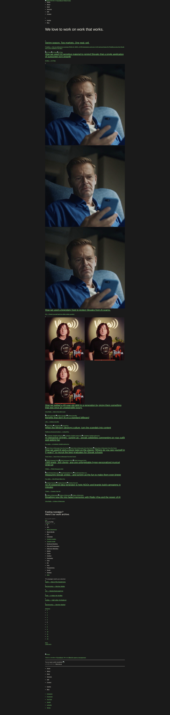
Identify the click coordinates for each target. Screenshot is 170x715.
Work (48, 7)
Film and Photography (53, 546)
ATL (48, 527)
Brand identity (51, 532)
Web (48, 575)
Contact (49, 14)
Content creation (51, 539)
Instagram (49, 694)
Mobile (49, 551)
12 (47, 636)
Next (46, 642)
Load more (48, 644)
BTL (48, 534)
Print (48, 565)
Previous (47, 608)
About (48, 4)
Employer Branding (52, 544)
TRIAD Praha (67, 0)
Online (49, 553)
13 (47, 639)
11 (47, 634)
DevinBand (60, 0)
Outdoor (49, 556)
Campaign (50, 536)
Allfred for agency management (77, 657)
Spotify (49, 702)
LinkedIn (49, 705)
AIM (48, 11)
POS (48, 560)
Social (48, 570)
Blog (48, 22)
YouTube (49, 699)
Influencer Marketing (52, 548)
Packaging (50, 558)
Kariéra (49, 20)
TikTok (49, 708)
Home (48, 2)
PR (48, 563)
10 (47, 631)
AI (47, 524)
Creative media (51, 541)
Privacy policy (49, 709)
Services (49, 9)
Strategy (49, 572)
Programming (50, 567)
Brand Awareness (52, 529)
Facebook (50, 696)
